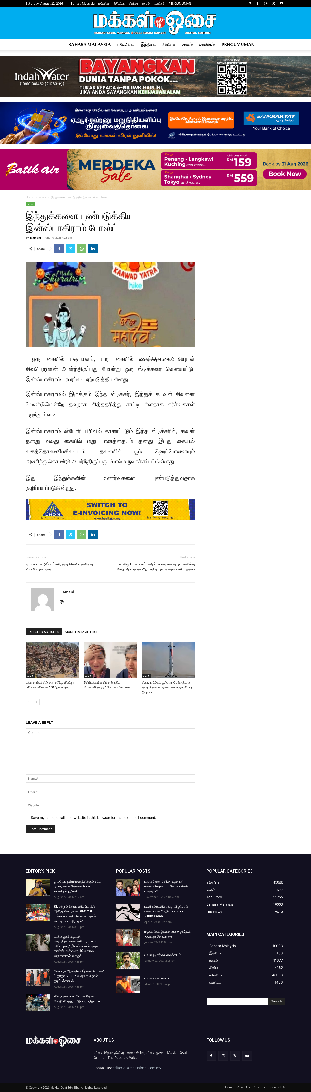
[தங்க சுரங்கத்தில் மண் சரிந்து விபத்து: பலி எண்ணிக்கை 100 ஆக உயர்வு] (52, 660)
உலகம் (146, 3)
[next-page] (37, 702)
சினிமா (133, 3)
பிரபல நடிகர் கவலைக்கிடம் (162, 955)
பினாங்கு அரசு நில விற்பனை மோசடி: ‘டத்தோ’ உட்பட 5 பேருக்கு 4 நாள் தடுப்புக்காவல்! (79, 976)
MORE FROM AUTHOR (82, 632)
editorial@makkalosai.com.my (137, 1067)
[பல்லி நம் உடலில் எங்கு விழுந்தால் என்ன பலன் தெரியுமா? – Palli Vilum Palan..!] (128, 912)
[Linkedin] (93, 248)
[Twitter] (273, 3)
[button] (250, 3)
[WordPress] (64, 602)
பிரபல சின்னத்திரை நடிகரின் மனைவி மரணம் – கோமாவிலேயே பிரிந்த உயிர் (167, 886)
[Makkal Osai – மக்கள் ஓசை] (155, 23)
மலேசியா (104, 3)
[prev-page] (29, 702)
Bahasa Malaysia (83, 3)
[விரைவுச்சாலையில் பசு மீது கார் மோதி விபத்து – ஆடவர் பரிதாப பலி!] (38, 1002)
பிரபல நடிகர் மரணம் (157, 978)
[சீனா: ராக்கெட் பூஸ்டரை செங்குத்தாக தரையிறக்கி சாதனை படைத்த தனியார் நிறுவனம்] (168, 660)
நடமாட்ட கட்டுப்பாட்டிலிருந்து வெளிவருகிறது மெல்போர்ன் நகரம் (59, 566)
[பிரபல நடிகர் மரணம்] (128, 984)
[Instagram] (265, 3)
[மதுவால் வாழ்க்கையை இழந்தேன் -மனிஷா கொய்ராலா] (128, 937)
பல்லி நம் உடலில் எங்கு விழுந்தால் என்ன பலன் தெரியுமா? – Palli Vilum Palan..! (166, 911)
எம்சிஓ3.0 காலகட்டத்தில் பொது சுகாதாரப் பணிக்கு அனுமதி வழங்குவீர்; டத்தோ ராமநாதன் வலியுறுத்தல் (156, 566)
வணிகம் (159, 3)
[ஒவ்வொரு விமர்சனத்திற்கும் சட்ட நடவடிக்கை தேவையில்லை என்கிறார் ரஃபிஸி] (38, 887)
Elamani (35, 237)
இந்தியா (119, 3)
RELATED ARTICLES (44, 632)
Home (30, 197)
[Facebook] (257, 3)
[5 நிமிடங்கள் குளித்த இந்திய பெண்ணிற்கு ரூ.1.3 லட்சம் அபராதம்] (110, 660)
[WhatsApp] (81, 248)
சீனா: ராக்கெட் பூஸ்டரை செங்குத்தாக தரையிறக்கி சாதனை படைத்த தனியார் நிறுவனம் (167, 687)
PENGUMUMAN (179, 3)
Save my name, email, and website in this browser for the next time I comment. (93, 817)
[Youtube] (281, 3)
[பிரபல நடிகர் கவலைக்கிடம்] (128, 960)
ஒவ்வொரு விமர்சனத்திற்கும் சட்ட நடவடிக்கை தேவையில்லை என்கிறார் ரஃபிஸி (77, 886)
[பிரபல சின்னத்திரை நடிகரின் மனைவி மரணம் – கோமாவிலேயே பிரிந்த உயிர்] (128, 887)
